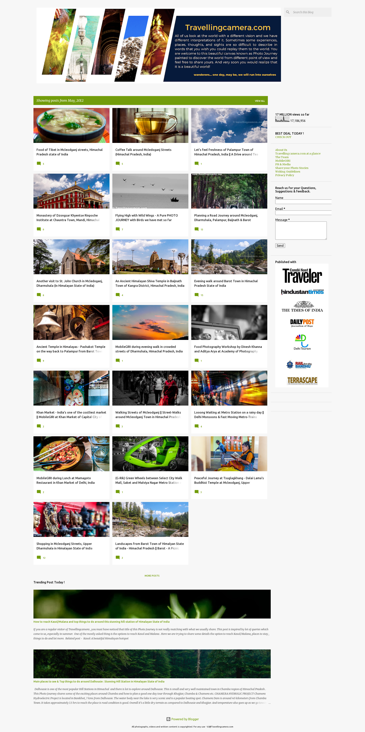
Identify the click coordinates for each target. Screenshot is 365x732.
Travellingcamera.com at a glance (298, 153)
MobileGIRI (282, 160)
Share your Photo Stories (291, 168)
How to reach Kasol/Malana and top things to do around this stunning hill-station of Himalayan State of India (101, 621)
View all (260, 101)
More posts (152, 575)
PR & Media (282, 164)
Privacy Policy (284, 175)
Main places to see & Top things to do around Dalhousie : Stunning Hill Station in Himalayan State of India (98, 681)
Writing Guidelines (287, 171)
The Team (282, 157)
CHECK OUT (283, 137)
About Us (281, 150)
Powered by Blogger (185, 719)
